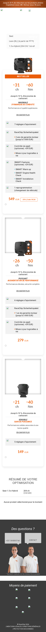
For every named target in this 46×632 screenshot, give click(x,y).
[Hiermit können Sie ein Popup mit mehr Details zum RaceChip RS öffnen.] (23, 250)
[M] (41, 11)
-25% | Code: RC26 (28, 199)
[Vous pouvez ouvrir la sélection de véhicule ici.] (24, 29)
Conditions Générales (31, 626)
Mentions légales (14, 626)
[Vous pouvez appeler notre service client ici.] (33, 28)
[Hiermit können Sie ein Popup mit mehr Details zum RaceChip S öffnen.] (23, 391)
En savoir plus (23, 115)
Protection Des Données (23, 629)
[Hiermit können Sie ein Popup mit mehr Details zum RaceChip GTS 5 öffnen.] (23, 67)
